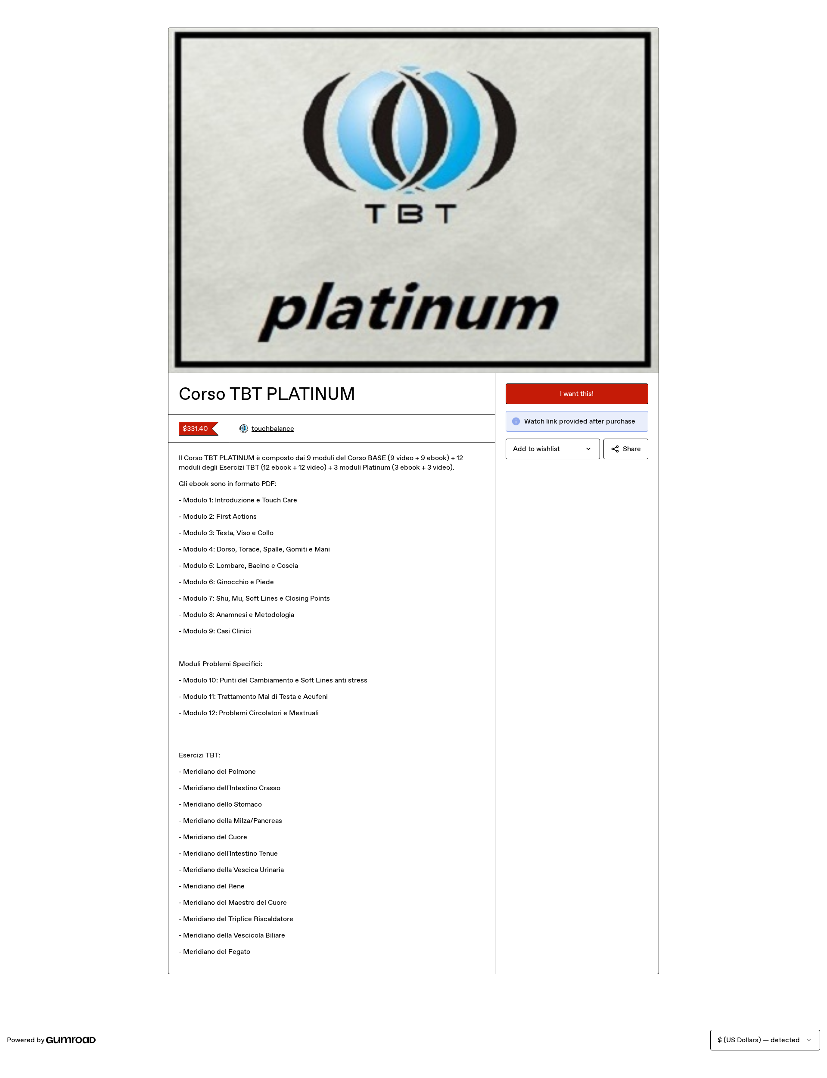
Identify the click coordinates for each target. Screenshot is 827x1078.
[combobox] (553, 449)
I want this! (577, 393)
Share (632, 449)
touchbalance (273, 428)
